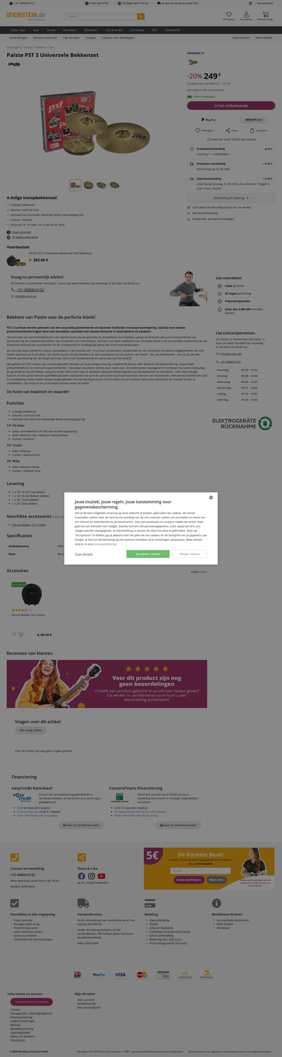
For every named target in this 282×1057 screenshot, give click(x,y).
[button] (84, 554)
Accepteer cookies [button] (148, 554)
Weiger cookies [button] (190, 554)
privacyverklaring (105, 544)
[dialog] (141, 528)
